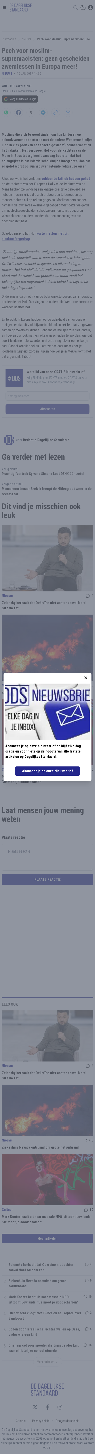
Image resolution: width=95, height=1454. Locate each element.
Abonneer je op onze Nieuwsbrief (47, 771)
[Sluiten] (86, 678)
